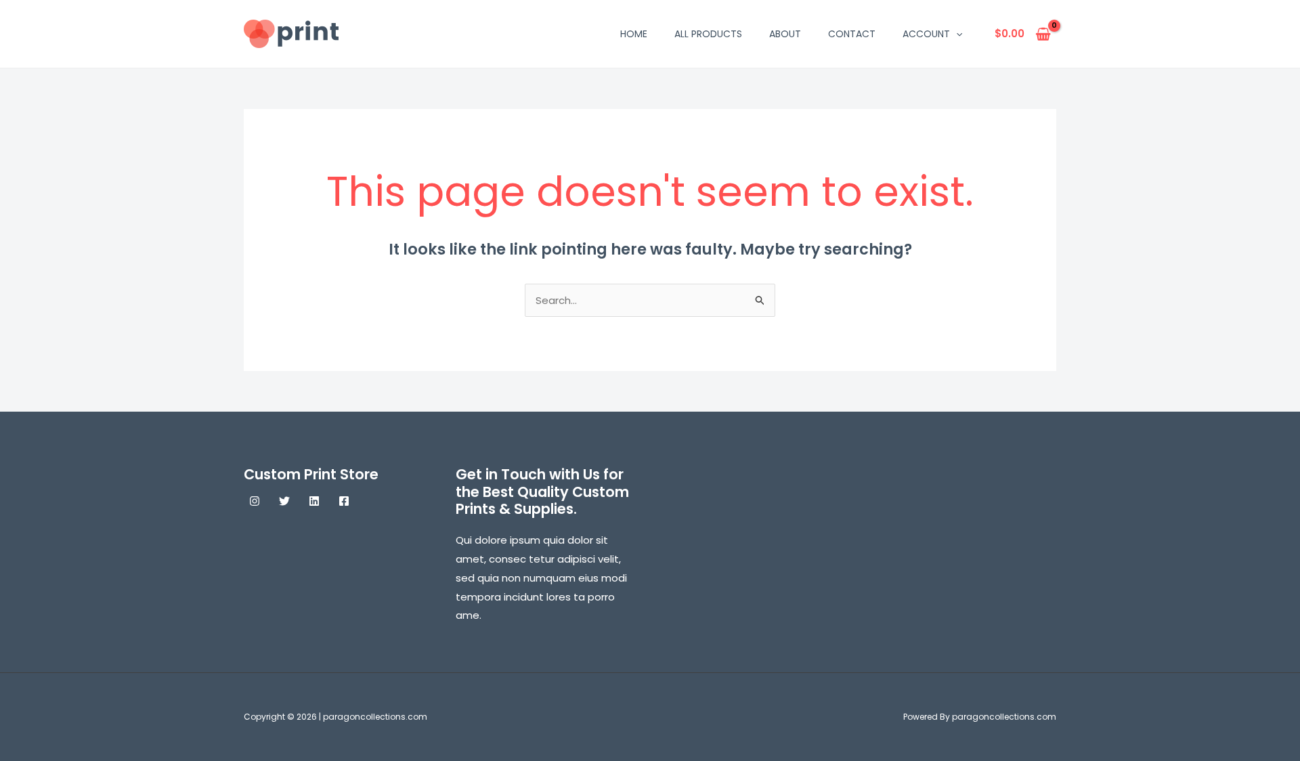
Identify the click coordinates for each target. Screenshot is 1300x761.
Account (926, 34)
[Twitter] (284, 501)
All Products (708, 34)
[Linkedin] (314, 501)
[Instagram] (254, 501)
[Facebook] (344, 501)
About (785, 34)
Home (633, 34)
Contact (851, 34)
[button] (956, 34)
